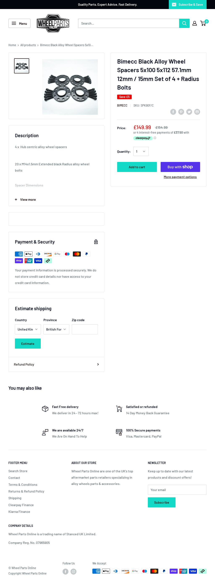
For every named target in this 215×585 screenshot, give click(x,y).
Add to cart (137, 167)
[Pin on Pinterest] (181, 111)
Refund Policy (24, 364)
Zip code (78, 320)
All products (28, 45)
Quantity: (124, 151)
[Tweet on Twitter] (189, 111)
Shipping (14, 498)
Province (50, 320)
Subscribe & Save (191, 4)
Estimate (27, 343)
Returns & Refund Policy (26, 491)
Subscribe (161, 502)
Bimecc (122, 105)
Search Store (18, 471)
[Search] (184, 23)
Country (21, 320)
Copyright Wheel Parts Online (27, 573)
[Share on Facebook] (173, 111)
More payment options (180, 177)
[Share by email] (197, 111)
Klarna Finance (19, 511)
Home (12, 45)
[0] (203, 23)
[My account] (195, 23)
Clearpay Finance (21, 505)
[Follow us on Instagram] (73, 572)
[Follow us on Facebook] (65, 572)
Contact (14, 477)
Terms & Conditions (22, 484)
